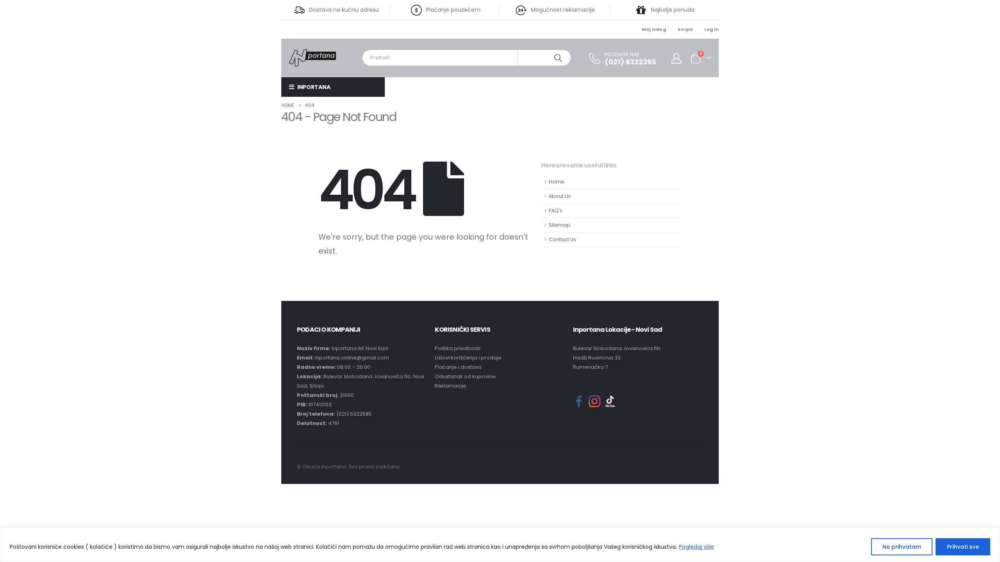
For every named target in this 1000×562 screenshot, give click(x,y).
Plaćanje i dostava (458, 367)
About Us (560, 196)
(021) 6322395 (630, 62)
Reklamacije (450, 385)
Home (556, 181)
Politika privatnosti (457, 348)
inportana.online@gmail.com (352, 357)
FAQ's (555, 210)
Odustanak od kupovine (465, 376)
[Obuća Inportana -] (312, 57)
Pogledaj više (696, 547)
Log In (711, 29)
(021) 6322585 (354, 414)
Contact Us (562, 239)
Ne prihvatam (901, 547)
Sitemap (559, 225)
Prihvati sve (963, 547)
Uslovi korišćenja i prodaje (468, 357)
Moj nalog (654, 29)
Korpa (685, 29)
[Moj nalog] (677, 58)
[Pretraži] (558, 58)
